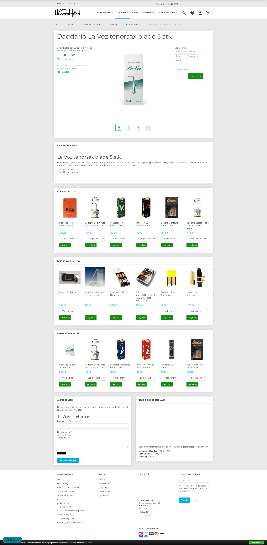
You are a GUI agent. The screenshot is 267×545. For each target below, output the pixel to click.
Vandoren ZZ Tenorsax (167, 366)
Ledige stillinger (64, 515)
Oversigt (61, 499)
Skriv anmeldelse (67, 68)
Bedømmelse (64, 432)
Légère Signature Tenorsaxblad (169, 224)
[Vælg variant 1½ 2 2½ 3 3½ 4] (69, 239)
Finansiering (62, 483)
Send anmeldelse (68, 460)
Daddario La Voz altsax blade (67, 366)
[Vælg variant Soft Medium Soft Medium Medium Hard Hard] (70, 378)
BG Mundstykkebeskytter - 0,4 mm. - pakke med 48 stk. (146, 296)
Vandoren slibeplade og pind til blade (94, 293)
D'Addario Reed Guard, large (168, 293)
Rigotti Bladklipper (68, 292)
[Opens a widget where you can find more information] (12, 540)
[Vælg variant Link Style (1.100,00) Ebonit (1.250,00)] (197, 311)
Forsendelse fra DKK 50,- (168, 4)
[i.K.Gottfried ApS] (68, 13)
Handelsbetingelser (66, 491)
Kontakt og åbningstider (68, 487)
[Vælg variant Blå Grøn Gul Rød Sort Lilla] (171, 311)
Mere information (65, 59)
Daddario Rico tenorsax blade (66, 224)
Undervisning (63, 503)
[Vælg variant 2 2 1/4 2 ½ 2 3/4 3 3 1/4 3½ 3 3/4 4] (171, 239)
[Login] (200, 13)
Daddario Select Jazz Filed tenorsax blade (95, 224)
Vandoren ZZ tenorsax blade (143, 224)
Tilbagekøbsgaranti (65, 519)
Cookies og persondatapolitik (70, 511)
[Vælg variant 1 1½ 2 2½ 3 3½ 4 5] (120, 378)
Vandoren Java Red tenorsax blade (145, 366)
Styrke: (181, 48)
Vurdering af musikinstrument (70, 522)
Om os (60, 480)
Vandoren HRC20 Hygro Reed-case (118, 293)
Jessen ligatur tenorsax (193, 293)
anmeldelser (79, 65)
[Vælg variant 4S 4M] (196, 239)
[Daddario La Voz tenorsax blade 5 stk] (133, 79)
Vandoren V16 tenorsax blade (117, 224)
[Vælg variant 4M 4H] (95, 239)
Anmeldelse (63, 438)
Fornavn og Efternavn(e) (69, 421)
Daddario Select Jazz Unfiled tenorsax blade (196, 226)
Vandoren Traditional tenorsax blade (120, 366)
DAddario (66, 72)
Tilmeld (184, 500)
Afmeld (196, 500)
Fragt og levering (65, 495)
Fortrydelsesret (64, 507)
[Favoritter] (192, 13)
